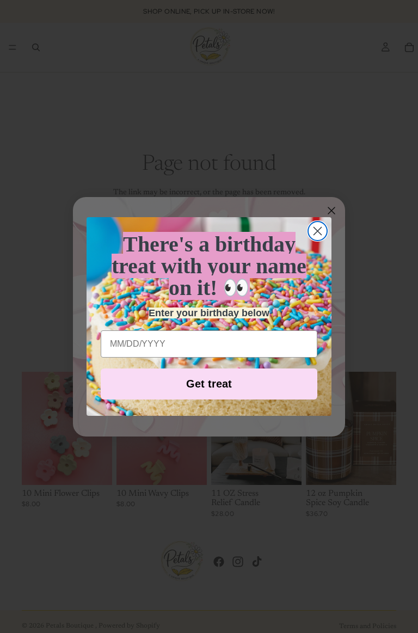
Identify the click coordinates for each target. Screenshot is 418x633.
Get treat (209, 384)
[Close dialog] (317, 231)
